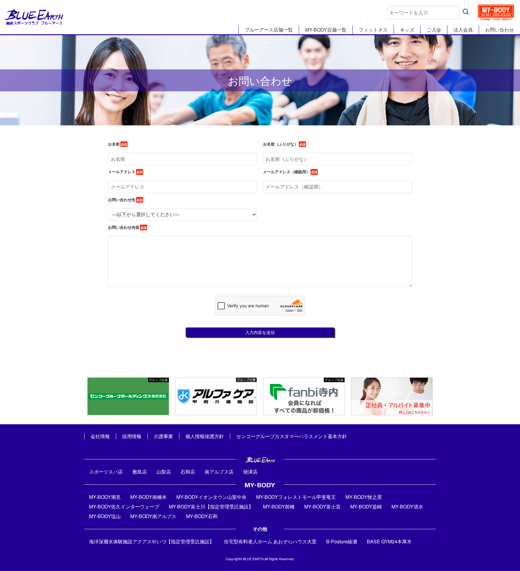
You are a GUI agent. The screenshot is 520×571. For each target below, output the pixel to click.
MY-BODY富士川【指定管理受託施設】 (211, 506)
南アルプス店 (219, 471)
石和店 (188, 471)
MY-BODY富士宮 (322, 506)
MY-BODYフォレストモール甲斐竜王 (296, 496)
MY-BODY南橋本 (148, 496)
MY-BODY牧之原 (363, 496)
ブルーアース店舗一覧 (269, 29)
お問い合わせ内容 (123, 227)
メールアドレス (121, 171)
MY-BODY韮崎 (366, 506)
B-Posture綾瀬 (341, 541)
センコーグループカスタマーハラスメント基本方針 (291, 436)
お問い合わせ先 (121, 199)
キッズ (407, 29)
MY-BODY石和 (202, 516)
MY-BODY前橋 (279, 506)
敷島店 (139, 471)
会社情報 (100, 436)
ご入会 (434, 29)
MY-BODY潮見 (105, 496)
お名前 (114, 144)
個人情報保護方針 (204, 436)
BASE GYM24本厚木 (389, 541)
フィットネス (373, 29)
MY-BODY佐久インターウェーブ (124, 506)
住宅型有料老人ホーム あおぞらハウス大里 (270, 541)
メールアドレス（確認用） (286, 171)
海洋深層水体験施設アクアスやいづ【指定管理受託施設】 (151, 541)
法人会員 (463, 29)
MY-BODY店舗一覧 (325, 29)
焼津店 (250, 471)
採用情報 (131, 436)
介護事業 (163, 436)
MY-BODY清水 (407, 506)
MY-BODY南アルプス (153, 516)
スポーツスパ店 (106, 471)
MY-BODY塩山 (105, 516)
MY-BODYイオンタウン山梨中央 (211, 496)
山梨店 (163, 471)
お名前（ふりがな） (280, 144)
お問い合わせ (499, 29)
